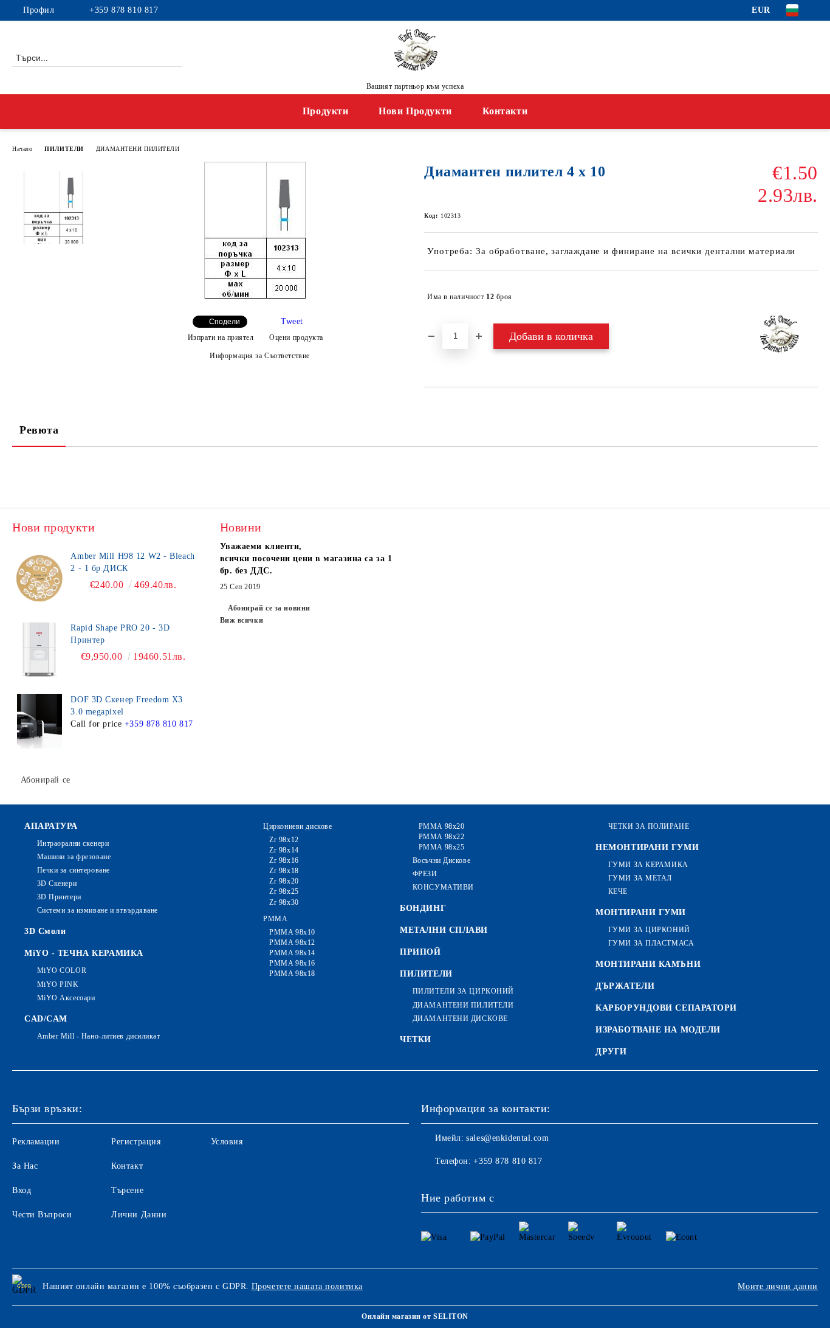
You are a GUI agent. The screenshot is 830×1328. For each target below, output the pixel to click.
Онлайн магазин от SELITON (415, 1316)
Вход (21, 1190)
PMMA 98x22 (441, 836)
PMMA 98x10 (292, 932)
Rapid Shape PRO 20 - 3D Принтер (120, 634)
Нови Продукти (415, 111)
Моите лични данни (778, 1286)
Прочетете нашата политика (307, 1286)
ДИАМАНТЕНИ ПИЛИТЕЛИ (138, 148)
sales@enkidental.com (507, 1138)
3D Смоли (45, 931)
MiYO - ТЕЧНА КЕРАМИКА (83, 953)
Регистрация (135, 1141)
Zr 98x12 (283, 839)
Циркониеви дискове (297, 826)
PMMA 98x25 (441, 847)
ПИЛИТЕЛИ (63, 148)
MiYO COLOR (61, 970)
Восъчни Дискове (441, 860)
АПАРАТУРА (51, 826)
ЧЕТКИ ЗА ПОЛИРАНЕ (648, 826)
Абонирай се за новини (269, 608)
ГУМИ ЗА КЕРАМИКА (648, 864)
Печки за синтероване (73, 870)
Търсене (127, 1190)
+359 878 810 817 (123, 10)
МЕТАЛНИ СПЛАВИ (444, 930)
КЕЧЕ (618, 891)
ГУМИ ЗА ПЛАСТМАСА (651, 943)
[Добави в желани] (809, 296)
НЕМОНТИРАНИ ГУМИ (647, 847)
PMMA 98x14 (292, 953)
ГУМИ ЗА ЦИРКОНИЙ (649, 929)
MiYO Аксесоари (66, 998)
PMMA (275, 919)
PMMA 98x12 (292, 942)
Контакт (127, 1166)
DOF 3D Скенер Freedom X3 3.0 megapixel (126, 705)
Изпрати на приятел (221, 337)
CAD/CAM (45, 1018)
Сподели (224, 321)
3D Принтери (59, 897)
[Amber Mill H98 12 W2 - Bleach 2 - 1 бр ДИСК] (39, 577)
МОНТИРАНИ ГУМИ (640, 912)
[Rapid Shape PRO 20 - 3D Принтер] (39, 649)
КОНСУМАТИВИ (443, 887)
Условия (227, 1141)
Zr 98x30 (283, 902)
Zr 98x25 (283, 891)
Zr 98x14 (283, 850)
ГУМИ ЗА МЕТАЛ (640, 878)
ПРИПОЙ (420, 951)
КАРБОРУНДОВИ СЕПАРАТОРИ (666, 1007)
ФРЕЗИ (425, 874)
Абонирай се (45, 779)
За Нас (25, 1166)
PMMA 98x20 (441, 826)
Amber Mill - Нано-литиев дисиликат (98, 1036)
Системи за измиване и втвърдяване (97, 910)
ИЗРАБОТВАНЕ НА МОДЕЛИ (658, 1029)
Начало (22, 148)
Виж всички (242, 620)
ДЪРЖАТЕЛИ (624, 986)
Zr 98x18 (283, 870)
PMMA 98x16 (292, 963)
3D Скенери (57, 883)
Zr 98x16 (283, 860)
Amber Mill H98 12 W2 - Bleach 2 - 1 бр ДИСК (132, 562)
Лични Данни (138, 1214)
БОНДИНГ (423, 908)
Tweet (292, 321)
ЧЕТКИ (415, 1039)
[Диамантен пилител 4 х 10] (255, 295)
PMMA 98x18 (292, 973)
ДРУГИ (611, 1051)
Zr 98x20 (283, 881)
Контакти (504, 111)
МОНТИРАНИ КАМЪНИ (648, 964)
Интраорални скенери (73, 843)
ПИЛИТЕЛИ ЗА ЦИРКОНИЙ (463, 991)
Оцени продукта (296, 337)
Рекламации (36, 1141)
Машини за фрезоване (74, 856)
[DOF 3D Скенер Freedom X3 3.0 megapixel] (39, 721)
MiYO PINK (58, 984)
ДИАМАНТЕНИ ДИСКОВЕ (460, 1018)
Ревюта (38, 430)
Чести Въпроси (42, 1214)
